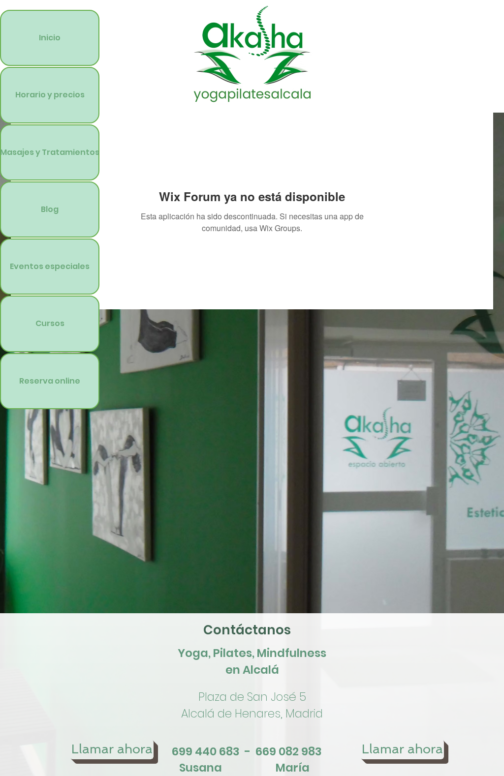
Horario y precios (50, 94)
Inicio (50, 37)
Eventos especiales (50, 266)
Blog (50, 209)
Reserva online (49, 381)
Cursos (49, 323)
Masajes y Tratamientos (49, 152)
